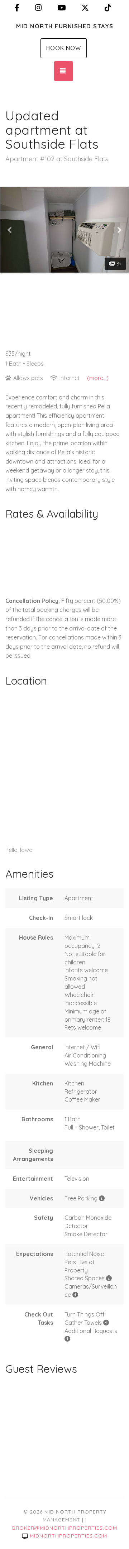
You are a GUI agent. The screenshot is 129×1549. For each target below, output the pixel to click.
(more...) (98, 378)
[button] (10, 230)
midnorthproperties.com (68, 1536)
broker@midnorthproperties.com (64, 1528)
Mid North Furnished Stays (65, 26)
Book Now (63, 48)
